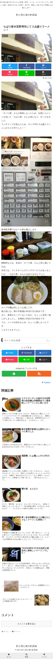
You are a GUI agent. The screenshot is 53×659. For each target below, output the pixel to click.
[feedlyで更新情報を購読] (14, 374)
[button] (47, 341)
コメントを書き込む (26, 624)
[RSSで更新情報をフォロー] (39, 374)
